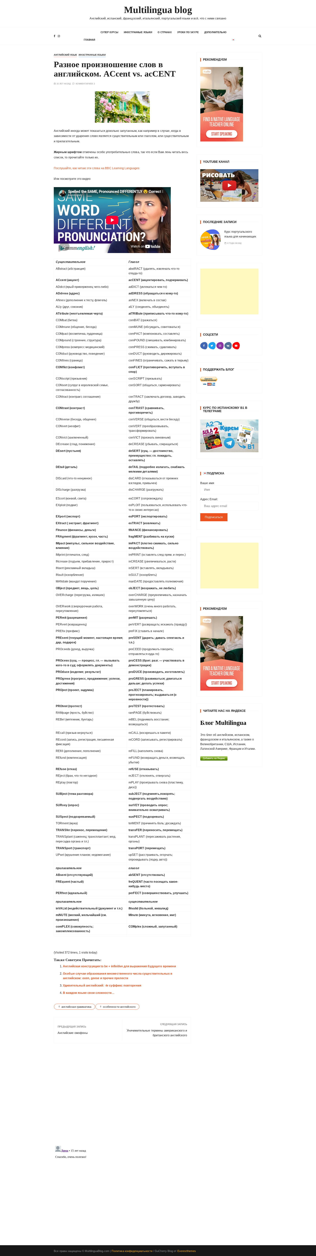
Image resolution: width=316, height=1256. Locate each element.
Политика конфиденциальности (132, 1251)
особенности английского (119, 1006)
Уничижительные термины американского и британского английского (157, 1033)
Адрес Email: (209, 499)
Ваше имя (207, 483)
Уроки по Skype (188, 32)
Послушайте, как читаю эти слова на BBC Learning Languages (97, 168)
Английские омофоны (73, 1032)
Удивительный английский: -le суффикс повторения (102, 985)
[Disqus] (122, 1096)
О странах (165, 32)
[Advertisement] (229, 291)
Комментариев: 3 (85, 84)
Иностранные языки (138, 32)
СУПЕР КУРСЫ (109, 32)
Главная (89, 39)
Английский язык (65, 55)
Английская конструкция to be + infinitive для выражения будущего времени (119, 966)
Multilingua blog (158, 10)
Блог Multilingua (223, 722)
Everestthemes (186, 1251)
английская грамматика (76, 1006)
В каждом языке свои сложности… (89, 992)
